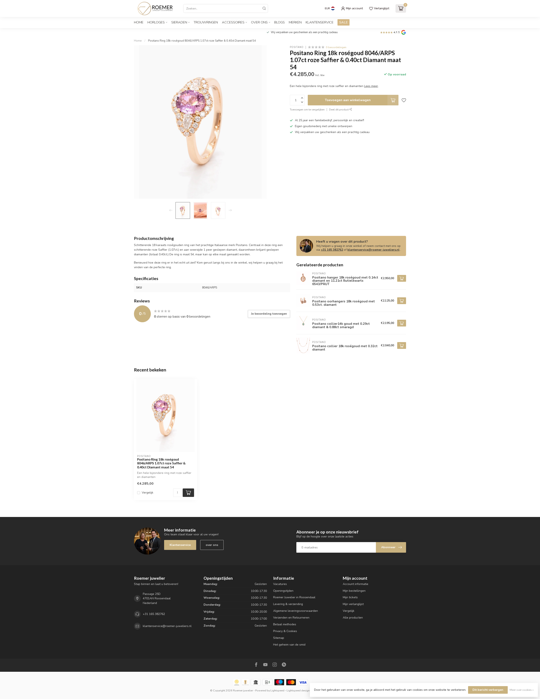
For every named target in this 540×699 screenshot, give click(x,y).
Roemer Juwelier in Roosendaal (294, 597)
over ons (212, 545)
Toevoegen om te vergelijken (307, 109)
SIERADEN (179, 22)
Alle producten (353, 618)
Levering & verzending (288, 604)
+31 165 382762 (332, 250)
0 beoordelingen (336, 47)
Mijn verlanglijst (353, 604)
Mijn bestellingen (354, 591)
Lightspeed (277, 690)
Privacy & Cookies (285, 631)
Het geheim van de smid (289, 645)
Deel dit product (339, 109)
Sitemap (278, 638)
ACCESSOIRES (233, 22)
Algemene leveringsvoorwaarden (295, 611)
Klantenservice (319, 22)
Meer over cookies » (522, 690)
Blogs (279, 22)
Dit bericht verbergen (487, 690)
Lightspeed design (298, 690)
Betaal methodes (284, 624)
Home (138, 22)
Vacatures (280, 584)
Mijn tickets (350, 597)
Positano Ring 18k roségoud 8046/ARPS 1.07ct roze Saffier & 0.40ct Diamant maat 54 (202, 41)
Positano (297, 47)
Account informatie (355, 584)
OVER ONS (259, 22)
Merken (295, 22)
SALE (343, 22)
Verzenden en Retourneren (291, 618)
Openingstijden (283, 591)
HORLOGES (156, 22)
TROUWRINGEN (206, 22)
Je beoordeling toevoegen (269, 314)
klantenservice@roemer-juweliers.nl (373, 250)
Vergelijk (147, 492)
